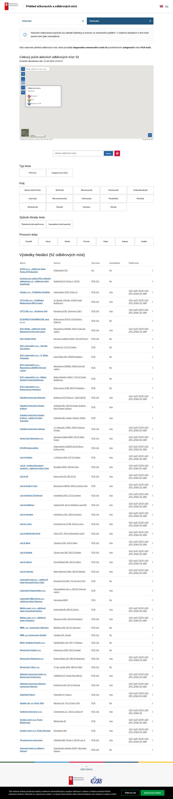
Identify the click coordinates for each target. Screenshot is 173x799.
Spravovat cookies (152, 793)
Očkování (26, 21)
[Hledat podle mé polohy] (117, 153)
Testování (94, 21)
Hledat (108, 153)
